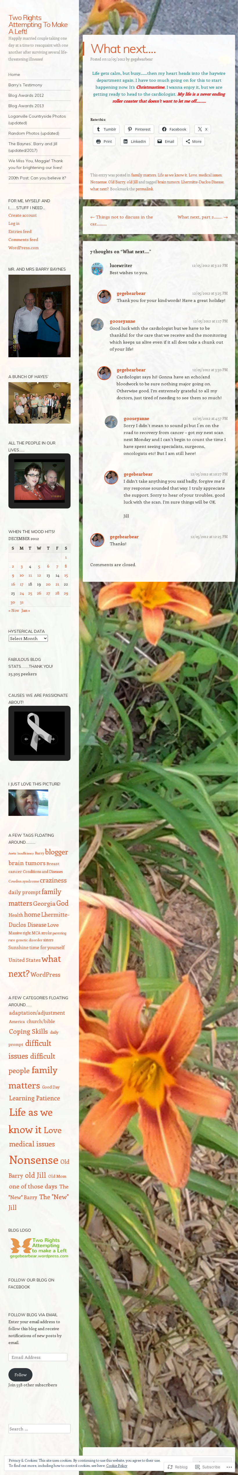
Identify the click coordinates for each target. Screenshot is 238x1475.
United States (24, 959)
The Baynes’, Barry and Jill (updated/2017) (32, 147)
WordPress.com (23, 247)
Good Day (50, 1087)
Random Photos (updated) (33, 133)
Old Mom (57, 1176)
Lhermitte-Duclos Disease (202, 181)
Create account (22, 215)
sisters (48, 939)
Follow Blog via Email (32, 1314)
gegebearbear (142, 58)
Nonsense (98, 181)
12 (39, 575)
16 (13, 584)
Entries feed (19, 231)
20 (48, 584)
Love (193, 174)
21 (57, 584)
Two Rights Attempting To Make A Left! (38, 24)
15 (66, 575)
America (17, 1021)
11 (30, 575)
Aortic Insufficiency (21, 853)
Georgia (44, 903)
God (62, 902)
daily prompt (24, 892)
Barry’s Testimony (25, 84)
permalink (144, 188)
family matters (143, 174)
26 (39, 593)
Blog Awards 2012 (26, 95)
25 (30, 593)
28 (57, 593)
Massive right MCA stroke (30, 932)
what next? (99, 188)
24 (22, 593)
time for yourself (46, 947)
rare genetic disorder (25, 940)
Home (14, 74)
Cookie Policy (116, 1465)
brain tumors (168, 181)
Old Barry (116, 181)
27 (48, 593)
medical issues (210, 174)
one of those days (33, 1186)
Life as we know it (172, 174)
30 (13, 602)
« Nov (13, 610)
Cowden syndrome (23, 881)
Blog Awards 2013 (26, 105)
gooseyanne (122, 321)
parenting (59, 933)
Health (15, 914)
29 (66, 593)
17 (22, 584)
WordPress (45, 974)
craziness (53, 880)
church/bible (41, 1021)
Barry (39, 853)
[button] (26, 487)
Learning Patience (34, 1098)
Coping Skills (28, 1031)
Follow (21, 1374)
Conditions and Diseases (43, 871)
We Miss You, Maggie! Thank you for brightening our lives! (35, 164)
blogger (56, 851)
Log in (13, 223)
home (32, 914)
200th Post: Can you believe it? (37, 177)
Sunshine (18, 947)
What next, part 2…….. (203, 217)
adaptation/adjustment (37, 1012)
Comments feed (23, 239)
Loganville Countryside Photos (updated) (37, 119)
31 (22, 602)
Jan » (25, 610)
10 (21, 575)
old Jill (132, 181)
